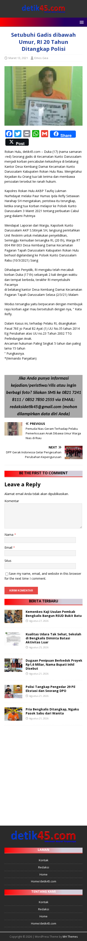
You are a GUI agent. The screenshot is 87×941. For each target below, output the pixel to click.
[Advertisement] (43, 773)
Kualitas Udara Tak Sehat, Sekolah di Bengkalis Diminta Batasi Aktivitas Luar (53, 638)
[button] (81, 22)
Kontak (43, 860)
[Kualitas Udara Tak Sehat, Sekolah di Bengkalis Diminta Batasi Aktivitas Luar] (13, 643)
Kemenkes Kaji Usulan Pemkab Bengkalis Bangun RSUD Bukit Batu (54, 614)
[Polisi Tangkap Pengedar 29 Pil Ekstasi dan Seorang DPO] (13, 695)
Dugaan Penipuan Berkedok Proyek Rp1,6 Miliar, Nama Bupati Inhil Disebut (54, 664)
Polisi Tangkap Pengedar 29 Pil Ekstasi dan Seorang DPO (50, 689)
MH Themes (70, 937)
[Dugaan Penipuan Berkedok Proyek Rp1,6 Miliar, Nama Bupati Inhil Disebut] (13, 669)
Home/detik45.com (43, 881)
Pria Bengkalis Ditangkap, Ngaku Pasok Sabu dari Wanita (52, 711)
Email (8, 547)
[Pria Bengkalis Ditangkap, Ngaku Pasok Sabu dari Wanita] (13, 718)
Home (43, 874)
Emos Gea (41, 58)
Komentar (11, 501)
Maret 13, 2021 (18, 58)
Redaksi (43, 867)
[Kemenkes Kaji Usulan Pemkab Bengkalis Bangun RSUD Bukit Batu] (13, 620)
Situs (7, 560)
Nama (9, 534)
